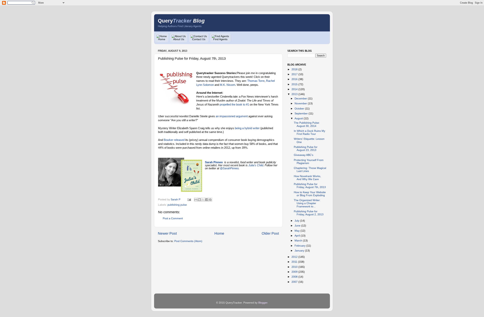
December (301, 98)
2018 (295, 69)
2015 (295, 84)
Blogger (262, 302)
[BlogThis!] (199, 199)
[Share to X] (203, 199)
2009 (295, 271)
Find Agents (220, 39)
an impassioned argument (232, 116)
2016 (295, 79)
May (297, 230)
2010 (295, 266)
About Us (178, 39)
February (300, 245)
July (297, 220)
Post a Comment (173, 218)
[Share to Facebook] (207, 199)
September (301, 113)
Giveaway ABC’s (303, 155)
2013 (295, 94)
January (299, 250)
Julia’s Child (255, 165)
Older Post (270, 233)
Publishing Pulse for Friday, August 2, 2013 (308, 213)
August (299, 118)
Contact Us (198, 39)
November (301, 103)
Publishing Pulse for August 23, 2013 (305, 148)
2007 (295, 281)
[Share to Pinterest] (210, 199)
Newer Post (167, 233)
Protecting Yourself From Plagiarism (308, 162)
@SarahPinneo (229, 168)
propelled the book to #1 (234, 104)
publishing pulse (177, 204)
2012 (295, 256)
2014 (295, 89)
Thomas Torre (255, 80)
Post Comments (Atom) (188, 241)
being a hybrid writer (247, 128)
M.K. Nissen (227, 84)
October (299, 108)
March (298, 240)
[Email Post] (189, 199)
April (297, 235)
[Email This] (196, 199)
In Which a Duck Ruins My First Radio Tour (309, 132)
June (297, 225)
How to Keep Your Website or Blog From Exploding (310, 194)
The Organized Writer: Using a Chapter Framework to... (307, 203)
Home (161, 39)
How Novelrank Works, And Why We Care (307, 178)
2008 (295, 276)
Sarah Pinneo (214, 162)
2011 (294, 261)
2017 (295, 74)
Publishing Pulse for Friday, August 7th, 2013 (310, 186)
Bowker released (174, 139)
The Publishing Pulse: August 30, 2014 (307, 124)
